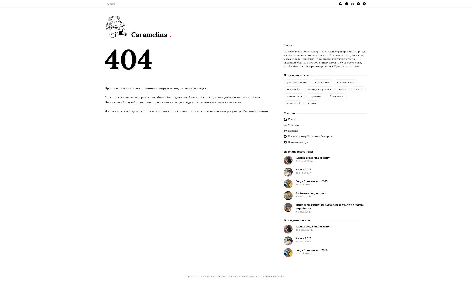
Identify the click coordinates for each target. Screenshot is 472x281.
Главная (110, 4)
